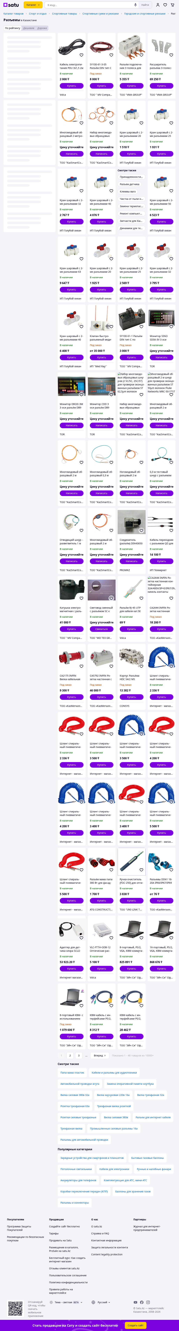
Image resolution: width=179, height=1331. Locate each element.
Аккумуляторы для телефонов (78, 1180)
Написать (71, 153)
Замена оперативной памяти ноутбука (130, 1083)
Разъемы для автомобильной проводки (84, 1139)
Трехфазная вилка (71, 1128)
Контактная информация (106, 1240)
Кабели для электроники (114, 1169)
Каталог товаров (13, 13)
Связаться (101, 629)
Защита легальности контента (109, 1247)
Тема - (63, 1302)
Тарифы (54, 1233)
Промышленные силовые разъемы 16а (114, 1128)
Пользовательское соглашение (68, 1275)
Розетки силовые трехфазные (78, 1117)
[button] (72, 86)
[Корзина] (173, 5)
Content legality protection (107, 1254)
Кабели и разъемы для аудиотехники (114, 1072)
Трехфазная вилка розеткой (114, 1106)
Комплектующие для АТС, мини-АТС (125, 1180)
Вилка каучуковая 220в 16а (113, 1095)
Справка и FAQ (100, 1233)
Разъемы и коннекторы (74, 1202)
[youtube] (135, 1302)
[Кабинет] (158, 5)
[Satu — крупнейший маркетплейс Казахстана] (11, 5)
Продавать (55, 1240)
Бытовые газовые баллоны (147, 1158)
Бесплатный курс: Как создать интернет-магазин (67, 1259)
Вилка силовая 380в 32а (74, 1095)
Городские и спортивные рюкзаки (144, 13)
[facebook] (142, 1302)
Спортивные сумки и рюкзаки (101, 13)
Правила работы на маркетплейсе (61, 1291)
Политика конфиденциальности (68, 1282)
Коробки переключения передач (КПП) (84, 1191)
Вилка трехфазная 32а (150, 1095)
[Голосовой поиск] (135, 5)
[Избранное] (165, 5)
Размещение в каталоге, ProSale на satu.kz (63, 1249)
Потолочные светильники (76, 1169)
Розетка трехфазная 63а (75, 1106)
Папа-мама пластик (72, 1072)
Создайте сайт (57, 1226)
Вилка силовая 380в (116, 1117)
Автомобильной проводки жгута (79, 1083)
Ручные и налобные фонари (154, 1169)
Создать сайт (136, 1325)
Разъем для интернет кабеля (153, 1117)
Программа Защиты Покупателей (19, 1228)
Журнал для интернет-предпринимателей (147, 1228)
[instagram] (148, 1302)
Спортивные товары (64, 13)
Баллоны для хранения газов (133, 1191)
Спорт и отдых (37, 13)
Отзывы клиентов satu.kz (64, 1268)
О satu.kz (96, 1226)
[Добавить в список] (81, 55)
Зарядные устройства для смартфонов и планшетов (92, 1158)
